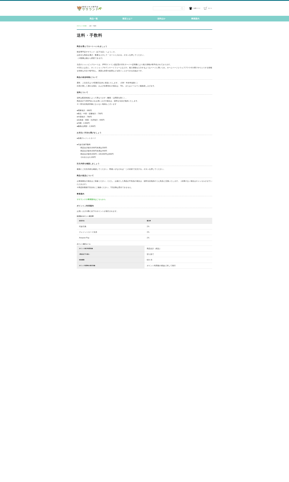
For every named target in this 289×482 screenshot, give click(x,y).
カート (210, 8)
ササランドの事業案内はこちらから (91, 199)
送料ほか (161, 18)
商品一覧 (94, 18)
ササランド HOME (82, 26)
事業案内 (195, 18)
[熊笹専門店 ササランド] (97, 8)
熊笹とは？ (127, 18)
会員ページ (196, 8)
